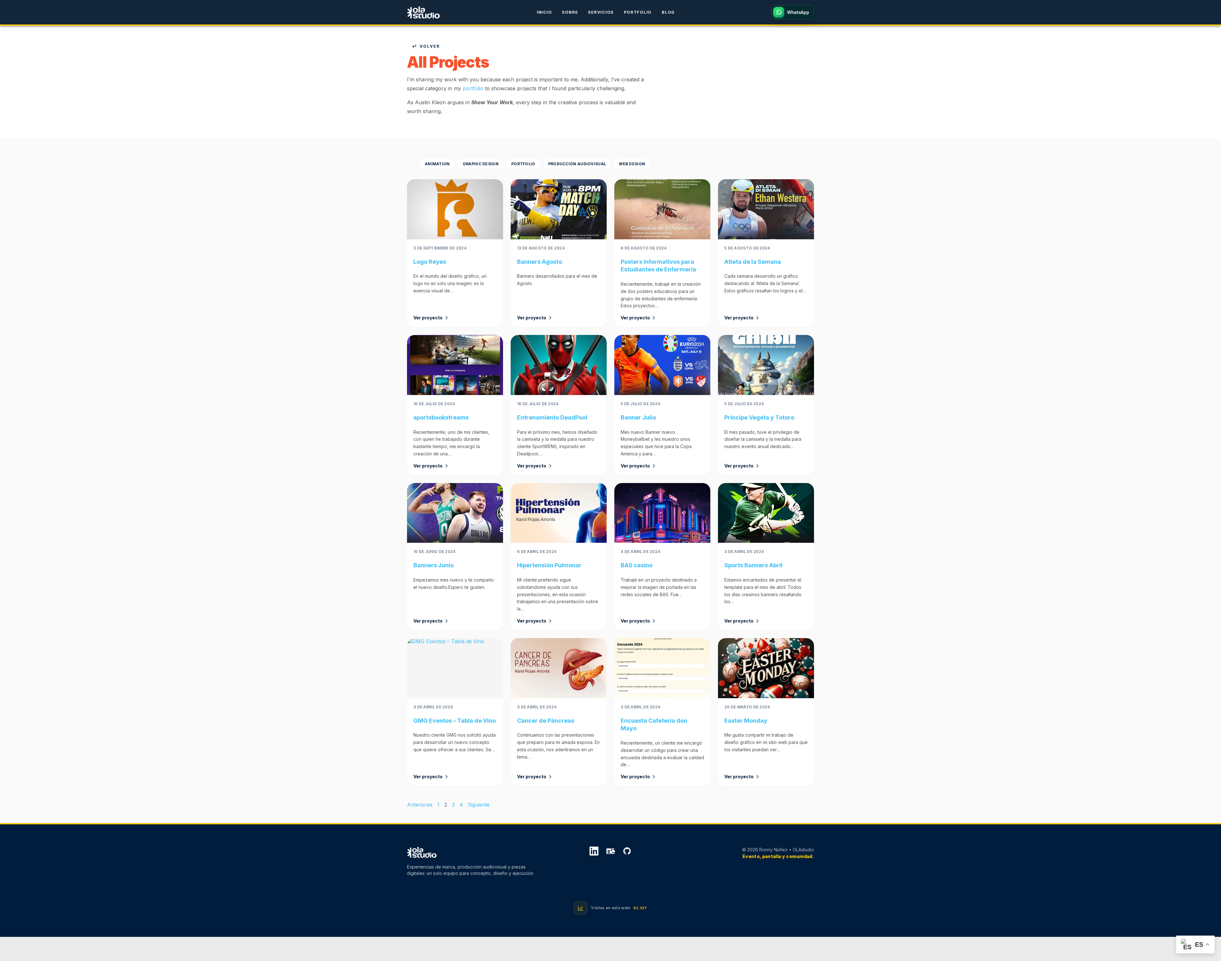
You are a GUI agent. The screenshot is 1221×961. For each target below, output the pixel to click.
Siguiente (479, 804)
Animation (437, 163)
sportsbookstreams (441, 417)
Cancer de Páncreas (545, 720)
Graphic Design (481, 163)
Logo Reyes (429, 261)
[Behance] (610, 852)
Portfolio (638, 12)
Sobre (570, 12)
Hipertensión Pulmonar (549, 565)
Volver (430, 46)
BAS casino (636, 565)
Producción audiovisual (577, 163)
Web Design (632, 163)
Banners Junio (433, 565)
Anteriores (419, 804)
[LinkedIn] (594, 852)
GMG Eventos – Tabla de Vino (454, 720)
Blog (668, 12)
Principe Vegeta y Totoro (759, 417)
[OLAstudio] (423, 12)
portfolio (473, 88)
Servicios (601, 12)
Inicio (544, 12)
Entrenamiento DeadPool (552, 417)
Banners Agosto (539, 261)
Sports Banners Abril (753, 565)
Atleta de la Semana (752, 261)
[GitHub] (627, 852)
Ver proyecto (428, 317)
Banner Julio (638, 417)
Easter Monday (745, 720)
